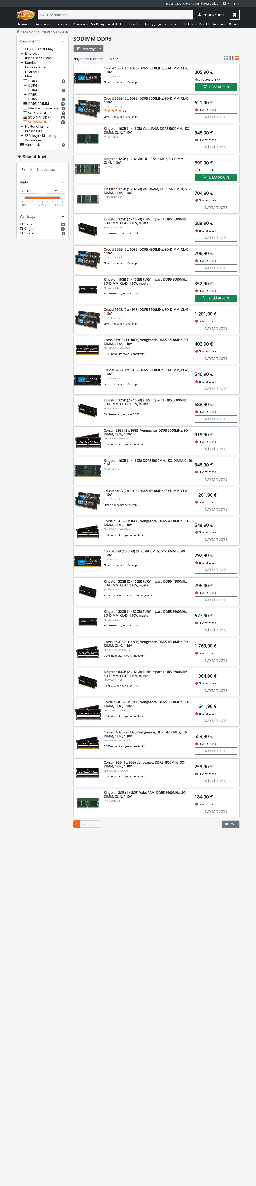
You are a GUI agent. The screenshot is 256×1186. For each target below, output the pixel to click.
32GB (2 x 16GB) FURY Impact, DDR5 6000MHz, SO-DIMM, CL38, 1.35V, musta (146, 402)
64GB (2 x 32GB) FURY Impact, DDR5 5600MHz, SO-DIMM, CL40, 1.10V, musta (146, 674)
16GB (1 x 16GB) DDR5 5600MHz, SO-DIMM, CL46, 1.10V (146, 70)
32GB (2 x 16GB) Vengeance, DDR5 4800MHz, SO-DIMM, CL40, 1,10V (146, 523)
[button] (226, 3)
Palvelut (204, 24)
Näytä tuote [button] (216, 117)
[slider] (22, 197)
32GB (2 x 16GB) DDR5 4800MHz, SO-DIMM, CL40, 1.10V (146, 251)
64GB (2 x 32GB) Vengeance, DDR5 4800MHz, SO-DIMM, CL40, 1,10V (146, 644)
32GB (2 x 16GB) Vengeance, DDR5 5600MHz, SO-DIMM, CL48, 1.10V (146, 432)
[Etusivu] (25, 15)
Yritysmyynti (191, 3)
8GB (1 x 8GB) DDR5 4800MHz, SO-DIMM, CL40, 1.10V (145, 553)
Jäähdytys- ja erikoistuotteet (162, 24)
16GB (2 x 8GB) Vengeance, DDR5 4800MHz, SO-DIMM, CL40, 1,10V (145, 734)
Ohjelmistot (189, 24)
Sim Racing (97, 24)
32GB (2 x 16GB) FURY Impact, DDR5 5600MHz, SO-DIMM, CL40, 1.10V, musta (146, 221)
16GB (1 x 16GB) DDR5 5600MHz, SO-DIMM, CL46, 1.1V (148, 462)
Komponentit (43, 24)
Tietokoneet (25, 24)
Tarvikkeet (135, 24)
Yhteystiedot (209, 3)
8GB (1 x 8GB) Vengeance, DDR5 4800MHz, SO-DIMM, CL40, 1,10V (144, 764)
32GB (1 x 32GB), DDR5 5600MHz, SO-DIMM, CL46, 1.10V (144, 161)
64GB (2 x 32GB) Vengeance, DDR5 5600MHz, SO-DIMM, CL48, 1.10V (146, 704)
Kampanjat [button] (219, 24)
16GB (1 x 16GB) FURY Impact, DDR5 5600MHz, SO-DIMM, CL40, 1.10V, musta (146, 281)
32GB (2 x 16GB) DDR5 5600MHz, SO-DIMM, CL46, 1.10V (146, 100)
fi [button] (235, 3)
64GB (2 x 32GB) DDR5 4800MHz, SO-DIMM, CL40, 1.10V (146, 493)
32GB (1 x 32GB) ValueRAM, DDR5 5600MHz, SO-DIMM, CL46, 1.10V (147, 191)
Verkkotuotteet (117, 24)
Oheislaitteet (62, 24)
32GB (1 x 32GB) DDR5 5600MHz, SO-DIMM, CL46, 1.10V (146, 372)
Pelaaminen (80, 24)
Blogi (169, 3)
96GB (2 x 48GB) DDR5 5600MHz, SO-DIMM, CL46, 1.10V (146, 311)
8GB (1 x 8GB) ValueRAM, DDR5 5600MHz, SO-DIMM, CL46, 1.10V (145, 794)
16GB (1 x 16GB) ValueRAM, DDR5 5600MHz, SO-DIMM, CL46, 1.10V (147, 130)
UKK (178, 3)
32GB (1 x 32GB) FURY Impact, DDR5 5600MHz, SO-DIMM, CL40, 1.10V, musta (146, 613)
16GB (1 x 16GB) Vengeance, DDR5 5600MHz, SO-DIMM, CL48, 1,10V (146, 342)
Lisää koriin (216, 87)
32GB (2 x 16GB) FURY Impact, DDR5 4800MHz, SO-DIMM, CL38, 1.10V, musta (146, 583)
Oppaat (233, 24)
